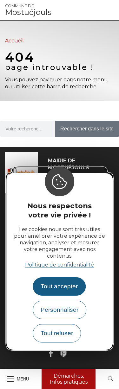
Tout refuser (57, 333)
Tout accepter (59, 286)
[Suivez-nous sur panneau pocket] (63, 353)
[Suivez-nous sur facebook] (51, 353)
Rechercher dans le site (87, 128)
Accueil (14, 41)
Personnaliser (59, 309)
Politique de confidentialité (59, 265)
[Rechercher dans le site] (110, 379)
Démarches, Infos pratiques (69, 379)
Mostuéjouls (28, 10)
